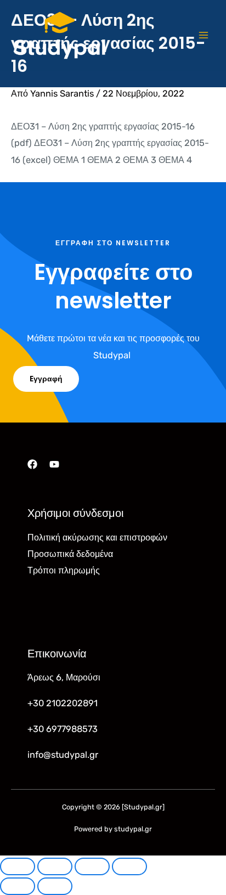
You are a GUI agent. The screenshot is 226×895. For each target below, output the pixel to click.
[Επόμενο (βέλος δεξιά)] (54, 886)
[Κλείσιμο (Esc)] (129, 866)
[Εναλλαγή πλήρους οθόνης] (54, 866)
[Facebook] (32, 464)
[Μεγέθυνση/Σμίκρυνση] (17, 866)
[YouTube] (54, 464)
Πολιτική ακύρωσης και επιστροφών (97, 537)
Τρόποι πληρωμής (63, 570)
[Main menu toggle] (203, 35)
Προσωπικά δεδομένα (70, 554)
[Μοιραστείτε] (92, 866)
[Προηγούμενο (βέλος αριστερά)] (17, 886)
